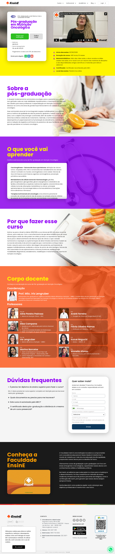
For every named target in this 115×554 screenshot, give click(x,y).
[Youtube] (84, 520)
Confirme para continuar (80, 418)
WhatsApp (75, 405)
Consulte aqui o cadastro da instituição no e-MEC (100, 537)
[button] (25, 56)
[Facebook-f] (74, 520)
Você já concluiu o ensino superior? (83, 412)
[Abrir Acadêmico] (87, 3)
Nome (74, 393)
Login (102, 3)
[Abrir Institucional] (75, 3)
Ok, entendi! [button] (18, 547)
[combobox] (74, 408)
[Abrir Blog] (95, 3)
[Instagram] (77, 520)
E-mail (74, 399)
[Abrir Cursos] (63, 3)
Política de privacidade (80, 538)
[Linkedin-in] (80, 520)
